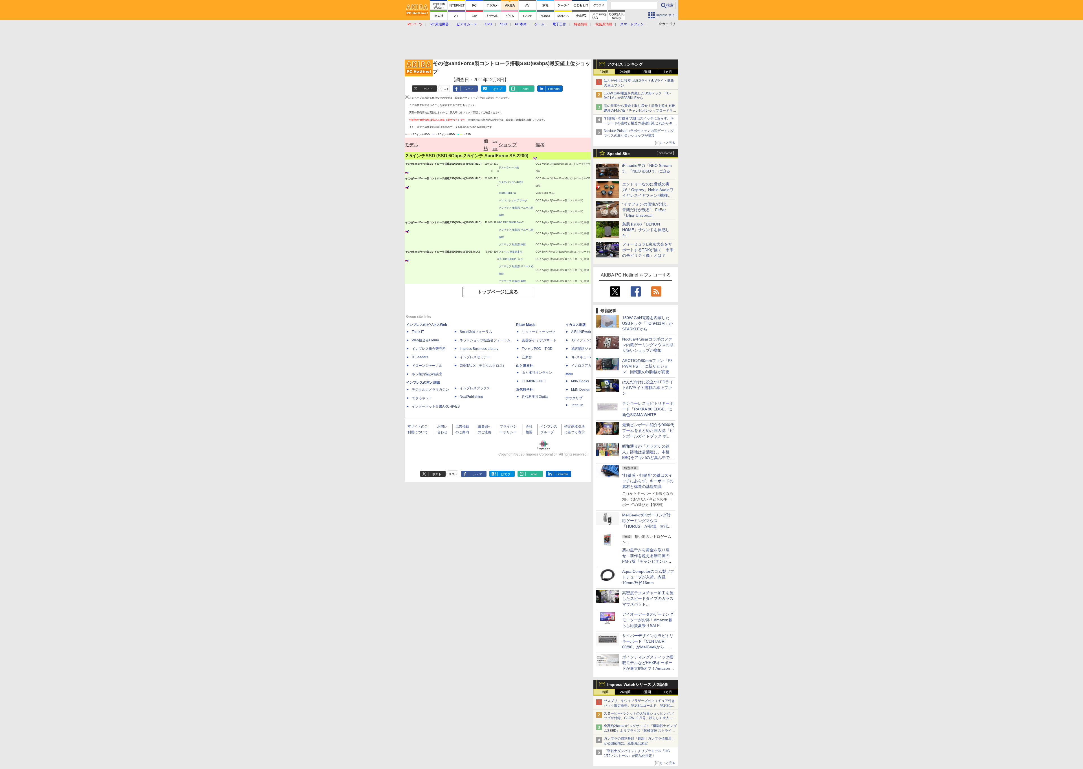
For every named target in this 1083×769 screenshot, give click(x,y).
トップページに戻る (497, 292)
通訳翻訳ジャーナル (586, 349)
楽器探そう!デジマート (539, 340)
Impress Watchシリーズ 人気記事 (637, 684)
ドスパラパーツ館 (509, 167)
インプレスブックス (475, 388)
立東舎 (527, 357)
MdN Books (580, 381)
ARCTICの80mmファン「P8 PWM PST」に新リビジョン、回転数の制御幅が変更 (647, 366)
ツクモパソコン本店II (511, 182)
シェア (469, 88)
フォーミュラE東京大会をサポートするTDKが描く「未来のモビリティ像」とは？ (647, 250)
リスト (444, 88)
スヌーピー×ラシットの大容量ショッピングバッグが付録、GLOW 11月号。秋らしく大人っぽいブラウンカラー (640, 718)
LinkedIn (554, 88)
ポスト (428, 88)
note (526, 88)
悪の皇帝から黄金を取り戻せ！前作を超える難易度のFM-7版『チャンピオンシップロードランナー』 (640, 110)
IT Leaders (420, 357)
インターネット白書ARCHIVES (436, 406)
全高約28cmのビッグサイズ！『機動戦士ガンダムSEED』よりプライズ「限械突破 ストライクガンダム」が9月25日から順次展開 (640, 730)
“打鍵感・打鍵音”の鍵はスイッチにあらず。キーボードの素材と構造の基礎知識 (647, 481)
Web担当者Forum (425, 340)
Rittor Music (526, 325)
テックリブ (573, 398)
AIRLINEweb (581, 332)
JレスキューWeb (584, 357)
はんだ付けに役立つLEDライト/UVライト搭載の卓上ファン (647, 387)
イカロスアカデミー (586, 366)
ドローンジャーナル (427, 366)
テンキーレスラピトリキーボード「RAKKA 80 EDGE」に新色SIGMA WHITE (647, 409)
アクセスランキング (625, 64)
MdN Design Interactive (589, 390)
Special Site (618, 153)
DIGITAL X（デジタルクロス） (483, 366)
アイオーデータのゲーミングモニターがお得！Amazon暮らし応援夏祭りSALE (647, 620)
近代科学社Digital (535, 397)
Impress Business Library (479, 349)
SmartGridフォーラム (476, 332)
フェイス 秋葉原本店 (510, 251)
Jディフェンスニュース (589, 340)
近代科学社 (524, 390)
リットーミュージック (539, 332)
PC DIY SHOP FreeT (511, 222)
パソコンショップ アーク (513, 200)
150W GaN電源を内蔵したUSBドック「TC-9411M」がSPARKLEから (647, 323)
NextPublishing (471, 397)
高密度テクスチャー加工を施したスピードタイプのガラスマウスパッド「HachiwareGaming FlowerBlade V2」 (647, 604)
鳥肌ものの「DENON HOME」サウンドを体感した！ (646, 230)
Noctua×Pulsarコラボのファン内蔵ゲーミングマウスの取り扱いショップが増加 (647, 345)
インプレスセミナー (475, 357)
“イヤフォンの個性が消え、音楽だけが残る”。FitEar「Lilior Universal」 (646, 210)
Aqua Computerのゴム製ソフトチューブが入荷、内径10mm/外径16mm (648, 577)
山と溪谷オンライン (537, 373)
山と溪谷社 (524, 366)
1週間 (646, 72)
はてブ (497, 88)
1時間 (604, 72)
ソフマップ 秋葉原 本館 (512, 244)
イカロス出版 (575, 325)
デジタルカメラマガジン (430, 390)
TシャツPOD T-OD (537, 349)
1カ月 (667, 72)
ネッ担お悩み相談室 (427, 374)
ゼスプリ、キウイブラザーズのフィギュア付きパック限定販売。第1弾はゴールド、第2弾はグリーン (639, 705)
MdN (569, 374)
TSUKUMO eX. (508, 193)
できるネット (422, 398)
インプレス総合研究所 (429, 349)
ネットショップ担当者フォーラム (485, 340)
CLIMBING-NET (534, 381)
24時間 (625, 72)
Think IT (418, 332)
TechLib (577, 405)
